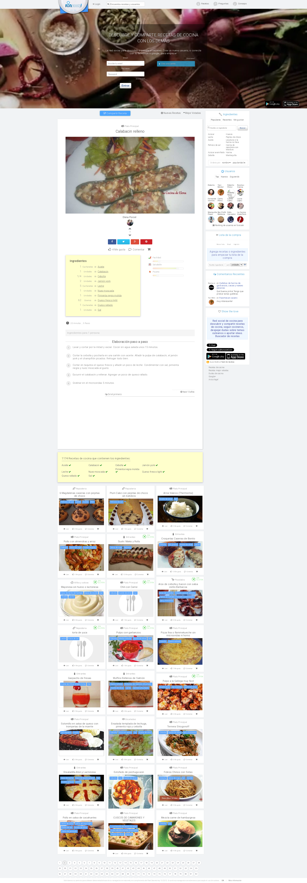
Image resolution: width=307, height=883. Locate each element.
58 (70, 874)
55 (196, 868)
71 (139, 874)
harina (229, 152)
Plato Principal (131, 126)
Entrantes (180, 534)
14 (125, 863)
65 (107, 874)
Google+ (212, 376)
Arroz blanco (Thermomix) (178, 493)
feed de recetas (227, 362)
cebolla (211, 155)
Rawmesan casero (228, 298)
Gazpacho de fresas (79, 678)
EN (75, 10)
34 (86, 868)
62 (91, 874)
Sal (91, 476)
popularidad (238, 163)
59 (76, 874)
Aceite (65, 465)
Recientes (227, 120)
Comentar (138, 249)
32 (76, 868)
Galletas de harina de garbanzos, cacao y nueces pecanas (230, 285)
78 (175, 874)
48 (159, 868)
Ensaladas (130, 719)
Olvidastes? (140, 79)
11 (110, 863)
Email (229, 244)
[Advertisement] (130, 422)
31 (70, 868)
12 (115, 863)
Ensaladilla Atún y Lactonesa (80, 772)
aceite (210, 140)
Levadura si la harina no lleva (232, 141)
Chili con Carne (129, 587)
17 (141, 863)
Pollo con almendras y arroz (80, 541)
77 (170, 874)
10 (104, 863)
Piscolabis (179, 580)
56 (60, 874)
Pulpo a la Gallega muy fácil (178, 681)
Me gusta (118, 249)
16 (136, 863)
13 (120, 863)
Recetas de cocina (74, 7)
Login (97, 4)
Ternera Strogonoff (178, 726)
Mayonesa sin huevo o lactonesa (79, 587)
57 (65, 874)
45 (144, 868)
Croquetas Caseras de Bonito (178, 538)
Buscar (242, 128)
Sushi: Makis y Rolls (129, 541)
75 (159, 874)
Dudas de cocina (216, 373)
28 (199, 863)
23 (173, 863)
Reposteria (81, 488)
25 (183, 863)
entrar (126, 85)
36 (97, 868)
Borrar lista (220, 244)
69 (128, 874)
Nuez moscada (97, 472)
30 (65, 868)
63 (97, 874)
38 (107, 868)
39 (112, 868)
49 (165, 868)
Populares (216, 120)
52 (181, 868)
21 (162, 863)
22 (167, 863)
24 (178, 863)
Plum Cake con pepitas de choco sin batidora (129, 494)
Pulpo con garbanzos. (128, 632)
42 (128, 868)
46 (149, 868)
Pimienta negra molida (127, 469)
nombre (225, 163)
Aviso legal (213, 379)
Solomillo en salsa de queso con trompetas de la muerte (79, 725)
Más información (235, 880)
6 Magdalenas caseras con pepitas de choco (80, 494)
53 (186, 868)
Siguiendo (234, 176)
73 (149, 874)
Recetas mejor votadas (218, 370)
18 (147, 863)
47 (154, 868)
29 (60, 868)
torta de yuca (79, 632)
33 (81, 868)
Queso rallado (69, 476)
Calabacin (94, 465)
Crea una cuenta (168, 64)
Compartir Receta (116, 113)
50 (170, 868)
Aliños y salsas (81, 582)
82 (196, 874)
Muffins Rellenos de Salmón (129, 678)
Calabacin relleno (130, 131)
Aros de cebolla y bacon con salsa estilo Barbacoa (178, 585)
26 (188, 863)
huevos (229, 134)
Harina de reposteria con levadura (232, 147)
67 (118, 874)
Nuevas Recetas (172, 113)
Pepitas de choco (233, 137)
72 (144, 874)
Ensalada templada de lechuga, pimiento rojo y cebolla (129, 725)
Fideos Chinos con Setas (178, 772)
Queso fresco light (152, 472)
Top (217, 176)
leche (210, 137)
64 (102, 874)
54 (191, 868)
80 (186, 874)
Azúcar (211, 134)
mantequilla (231, 155)
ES (72, 10)
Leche (65, 472)
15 (131, 863)
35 (91, 868)
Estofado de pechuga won (129, 772)
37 (102, 868)
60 (81, 874)
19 (152, 863)
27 (194, 863)
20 (157, 863)
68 (123, 874)
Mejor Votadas (193, 113)
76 (165, 874)
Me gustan (239, 120)
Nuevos (224, 176)
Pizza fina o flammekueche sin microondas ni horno (178, 634)
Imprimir (236, 244)
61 (86, 874)
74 (154, 874)
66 (112, 874)
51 (175, 868)
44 (139, 868)
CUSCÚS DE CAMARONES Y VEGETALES (128, 819)
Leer (67, 529)
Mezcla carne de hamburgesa (178, 817)
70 (133, 874)
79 (181, 874)
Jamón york (148, 465)
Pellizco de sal (214, 145)
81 (191, 874)
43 (133, 868)
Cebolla (119, 465)
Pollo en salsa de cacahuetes (80, 817)
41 (123, 868)
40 (118, 868)
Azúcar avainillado (216, 152)
